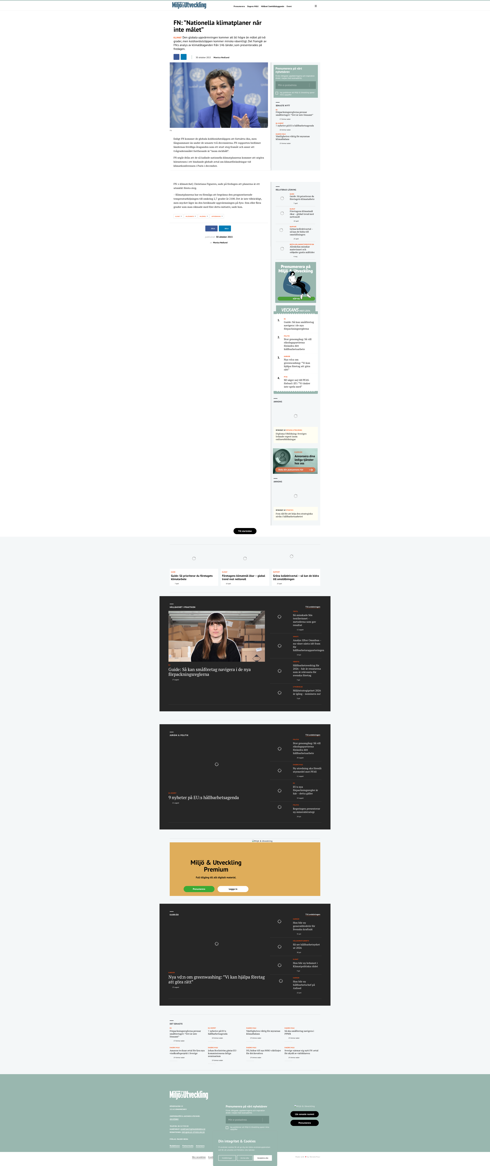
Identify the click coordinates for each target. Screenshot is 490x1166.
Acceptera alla (262, 1158)
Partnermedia (187, 1146)
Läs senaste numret (304, 1114)
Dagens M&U (253, 6)
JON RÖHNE (174, 1119)
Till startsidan (245, 531)
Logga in (233, 889)
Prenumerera (239, 6)
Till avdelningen (312, 607)
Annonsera (200, 1146)
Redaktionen (175, 1146)
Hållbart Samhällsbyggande (272, 6)
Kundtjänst (212, 1157)
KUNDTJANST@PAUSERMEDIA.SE (193, 1129)
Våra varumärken (199, 1157)
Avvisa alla (245, 1158)
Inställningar (227, 1158)
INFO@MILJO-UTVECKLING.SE (193, 1132)
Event (289, 6)
